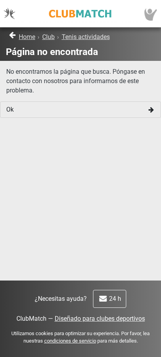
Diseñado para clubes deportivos (100, 318)
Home (27, 37)
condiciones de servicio (70, 341)
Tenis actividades (86, 37)
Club (48, 37)
